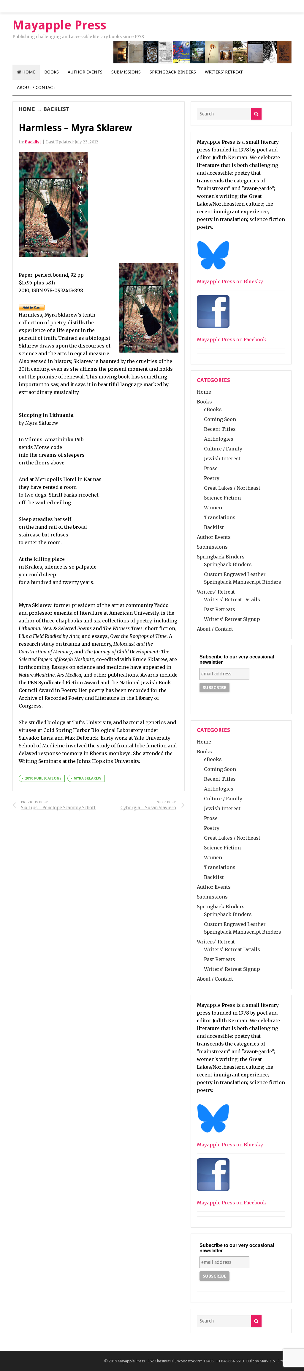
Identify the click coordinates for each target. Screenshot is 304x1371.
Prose (211, 468)
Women (213, 508)
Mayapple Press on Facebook (231, 339)
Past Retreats (219, 609)
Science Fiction (222, 498)
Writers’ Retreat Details (232, 599)
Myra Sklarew (87, 778)
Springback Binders (173, 72)
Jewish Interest (222, 458)
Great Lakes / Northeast (232, 488)
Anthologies (218, 439)
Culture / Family (223, 449)
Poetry (211, 478)
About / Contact (36, 87)
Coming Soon (220, 419)
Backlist (56, 109)
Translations (219, 517)
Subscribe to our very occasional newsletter (237, 659)
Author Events (85, 72)
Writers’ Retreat (224, 72)
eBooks (213, 409)
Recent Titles (220, 429)
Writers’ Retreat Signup (232, 619)
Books (51, 72)
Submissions (126, 72)
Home (28, 72)
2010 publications (43, 778)
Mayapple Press (131, 1361)
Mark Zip (267, 1361)
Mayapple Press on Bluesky (230, 281)
